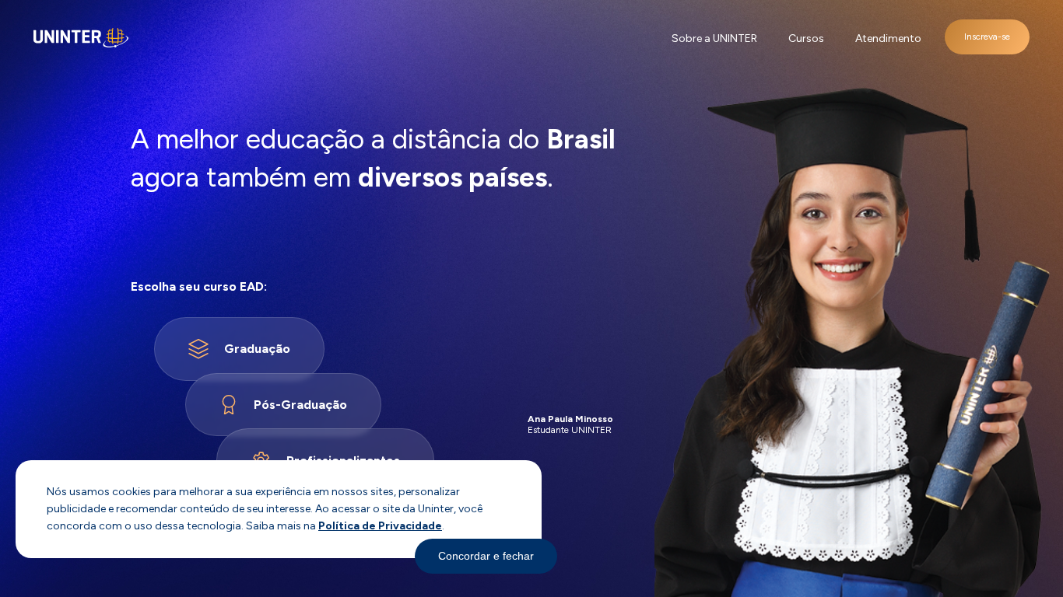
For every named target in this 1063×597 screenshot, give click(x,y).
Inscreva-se (987, 36)
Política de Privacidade (380, 525)
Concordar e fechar (486, 556)
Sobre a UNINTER (714, 38)
